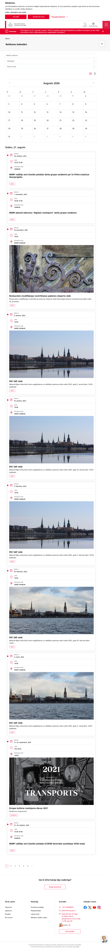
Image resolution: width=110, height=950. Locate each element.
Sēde (12, 184)
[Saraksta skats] (95, 73)
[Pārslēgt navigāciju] (106, 24)
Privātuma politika (37, 907)
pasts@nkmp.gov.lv (69, 911)
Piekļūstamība (36, 911)
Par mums (8, 917)
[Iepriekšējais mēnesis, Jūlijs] (9, 83)
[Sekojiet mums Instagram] (99, 907)
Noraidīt (16, 17)
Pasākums (14, 815)
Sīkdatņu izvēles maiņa (39, 917)
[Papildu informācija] (69, 925)
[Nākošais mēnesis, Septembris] (93, 83)
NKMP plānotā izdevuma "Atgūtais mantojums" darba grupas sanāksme (43, 212)
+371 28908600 (67, 907)
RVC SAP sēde (16, 381)
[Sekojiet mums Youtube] (94, 907)
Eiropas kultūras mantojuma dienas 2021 (28, 808)
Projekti (8, 914)
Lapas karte (35, 914)
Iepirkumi (8, 911)
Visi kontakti (69, 931)
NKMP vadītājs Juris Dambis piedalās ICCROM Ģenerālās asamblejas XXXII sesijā (47, 843)
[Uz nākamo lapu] (32, 866)
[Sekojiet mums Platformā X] (89, 907)
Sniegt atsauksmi (55, 887)
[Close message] (103, 31)
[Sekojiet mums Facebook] (85, 907)
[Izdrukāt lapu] (102, 43)
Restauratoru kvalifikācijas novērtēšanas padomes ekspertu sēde (40, 296)
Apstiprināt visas (38, 17)
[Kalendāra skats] (90, 73)
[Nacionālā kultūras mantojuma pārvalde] (17, 24)
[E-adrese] (63, 925)
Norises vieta (11, 67)
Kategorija (10, 61)
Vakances (8, 907)
